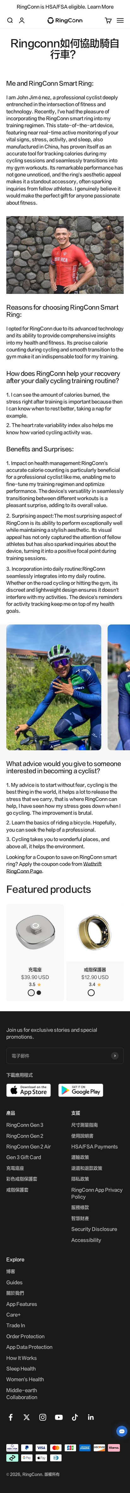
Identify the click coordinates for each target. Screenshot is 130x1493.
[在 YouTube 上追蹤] (59, 1417)
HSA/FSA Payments (94, 1146)
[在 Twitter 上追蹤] (26, 1417)
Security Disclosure (94, 1229)
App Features (21, 1304)
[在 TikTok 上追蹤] (75, 1417)
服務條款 (80, 1207)
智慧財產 (80, 1218)
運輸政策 (80, 1157)
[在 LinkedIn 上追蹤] (91, 1417)
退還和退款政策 (86, 1168)
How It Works (21, 1358)
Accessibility (86, 1240)
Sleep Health (21, 1368)
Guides (14, 1282)
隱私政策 (80, 1179)
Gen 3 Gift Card (23, 1157)
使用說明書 (82, 1136)
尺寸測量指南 (84, 1125)
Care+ (13, 1314)
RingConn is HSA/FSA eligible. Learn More (65, 6)
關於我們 (15, 1293)
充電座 (35, 969)
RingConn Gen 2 (24, 1136)
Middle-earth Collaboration (21, 1393)
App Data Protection (29, 1347)
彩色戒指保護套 (21, 1179)
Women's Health (25, 1379)
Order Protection (25, 1336)
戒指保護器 (95, 969)
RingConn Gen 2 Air (28, 1146)
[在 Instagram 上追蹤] (42, 1417)
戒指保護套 (17, 1189)
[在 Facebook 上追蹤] (10, 1417)
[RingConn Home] (65, 20)
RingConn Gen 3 (24, 1125)
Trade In (15, 1325)
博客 (10, 1271)
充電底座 (15, 1168)
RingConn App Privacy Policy (97, 1193)
